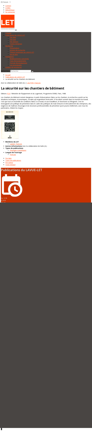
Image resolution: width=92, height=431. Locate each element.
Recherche (9, 46)
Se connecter (10, 12)
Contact (8, 6)
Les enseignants (16, 65)
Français (13, 155)
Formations (9, 57)
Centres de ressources (13, 67)
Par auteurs (14, 42)
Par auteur (9, 162)
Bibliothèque (9, 10)
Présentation (14, 48)
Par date (13, 37)
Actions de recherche (17, 50)
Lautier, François (16, 144)
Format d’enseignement (18, 63)
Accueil (7, 75)
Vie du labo (14, 54)
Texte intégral (10, 165)
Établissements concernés (19, 59)
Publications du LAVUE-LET (15, 35)
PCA (8, 93)
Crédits (7, 8)
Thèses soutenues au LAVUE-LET (22, 52)
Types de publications (13, 160)
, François (34, 83)
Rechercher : (5, 71)
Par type (13, 39)
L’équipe (8, 33)
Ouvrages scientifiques (18, 150)
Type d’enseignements (18, 61)
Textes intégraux (16, 44)
